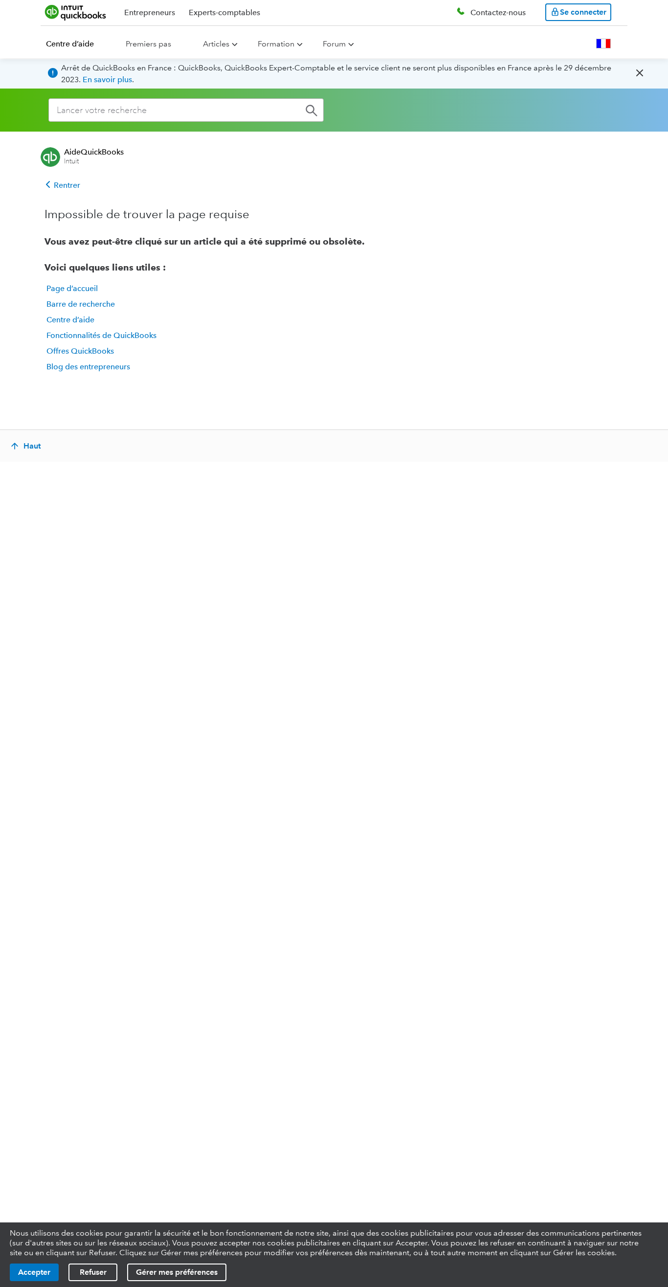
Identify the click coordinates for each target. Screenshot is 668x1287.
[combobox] (186, 110)
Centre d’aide (70, 43)
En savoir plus (107, 79)
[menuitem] (76, 44)
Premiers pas (148, 43)
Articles (216, 43)
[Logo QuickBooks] (76, 12)
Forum (334, 43)
